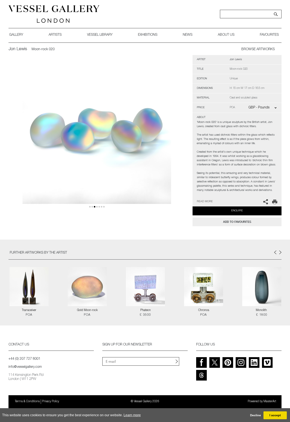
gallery (16, 35)
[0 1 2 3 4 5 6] (96, 134)
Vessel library (100, 35)
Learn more (132, 415)
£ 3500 (145, 315)
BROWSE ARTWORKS (258, 49)
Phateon (145, 310)
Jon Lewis (17, 49)
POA (29, 315)
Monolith (262, 310)
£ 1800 (261, 315)
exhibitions (147, 35)
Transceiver (29, 310)
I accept (275, 415)
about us (226, 35)
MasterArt (269, 401)
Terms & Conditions (27, 401)
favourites (269, 35)
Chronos (203, 310)
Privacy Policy (50, 401)
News (187, 35)
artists (55, 35)
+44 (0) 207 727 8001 (24, 359)
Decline (255, 415)
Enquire (237, 210)
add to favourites (237, 221)
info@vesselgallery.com (25, 367)
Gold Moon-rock (87, 310)
